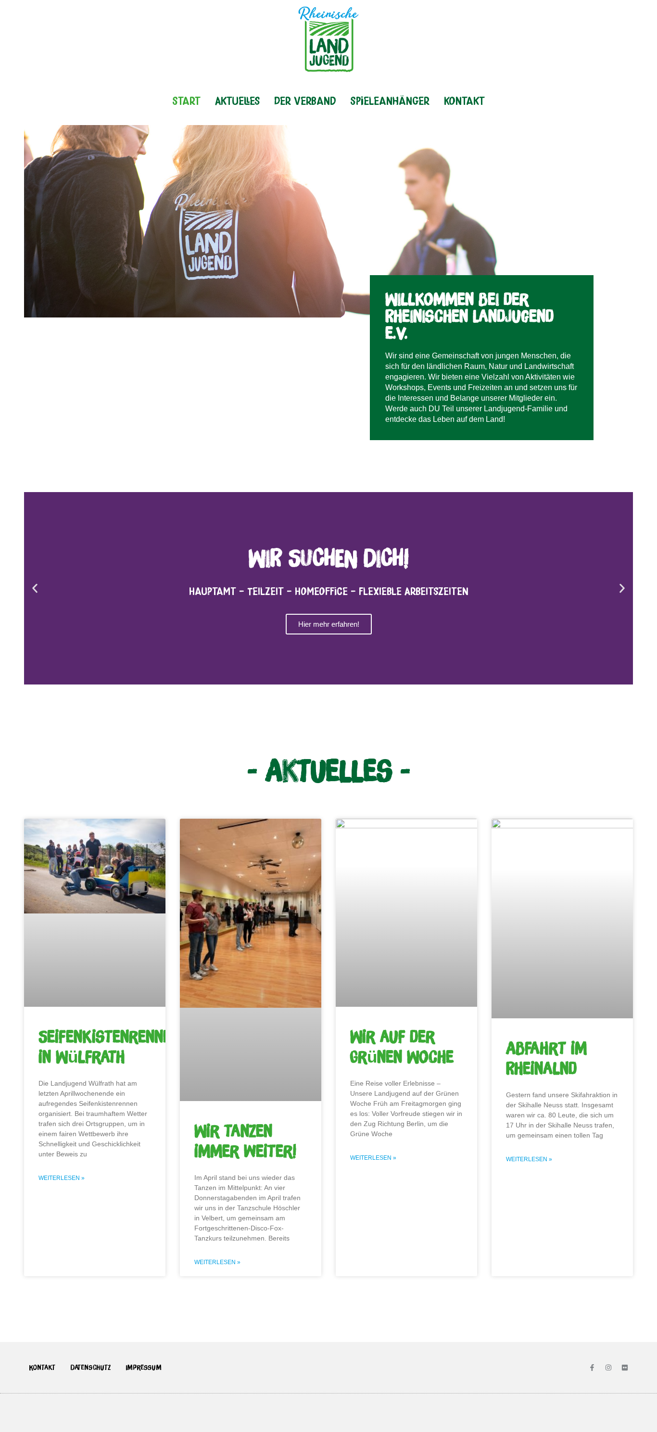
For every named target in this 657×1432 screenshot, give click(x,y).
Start (186, 100)
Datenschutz (90, 1367)
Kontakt (464, 100)
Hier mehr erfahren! (328, 624)
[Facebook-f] (592, 1367)
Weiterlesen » (61, 1178)
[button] (35, 589)
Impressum (144, 1367)
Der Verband (305, 100)
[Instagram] (608, 1367)
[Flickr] (624, 1367)
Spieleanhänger (390, 100)
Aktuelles (237, 100)
